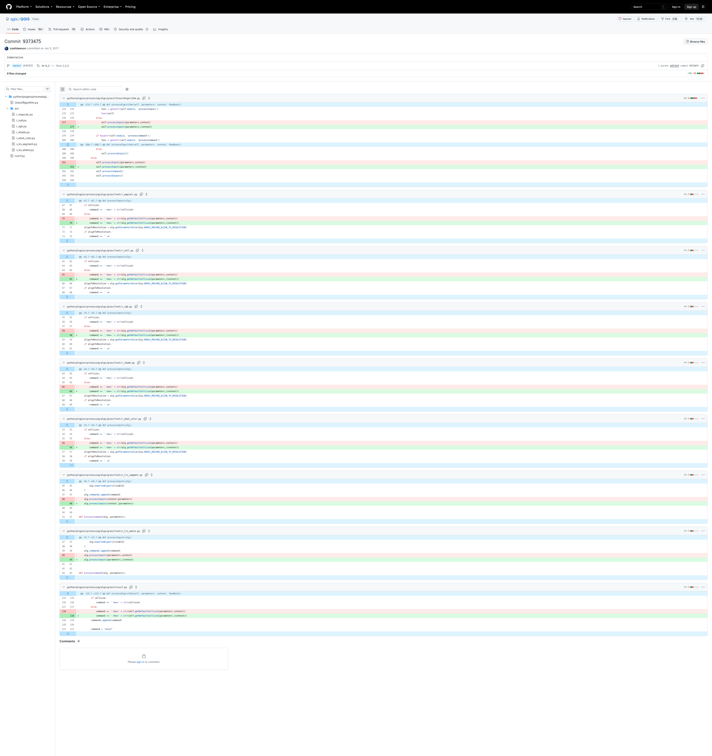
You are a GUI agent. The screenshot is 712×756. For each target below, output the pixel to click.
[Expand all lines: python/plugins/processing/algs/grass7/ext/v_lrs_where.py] (149, 531)
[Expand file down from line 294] (68, 184)
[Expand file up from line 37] (67, 537)
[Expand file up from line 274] (68, 104)
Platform (22, 7)
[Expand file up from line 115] (68, 593)
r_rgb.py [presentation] (21, 126)
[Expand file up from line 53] (67, 425)
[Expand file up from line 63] (67, 369)
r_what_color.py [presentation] (25, 138)
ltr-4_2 (46, 65)
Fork (671, 18)
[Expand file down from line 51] (67, 521)
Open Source (87, 7)
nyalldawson (18, 48)
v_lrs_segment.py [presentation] (26, 144)
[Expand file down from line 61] (67, 353)
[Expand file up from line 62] (67, 257)
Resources (63, 7)
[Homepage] (9, 7)
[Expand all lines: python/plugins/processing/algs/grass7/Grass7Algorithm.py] (149, 98)
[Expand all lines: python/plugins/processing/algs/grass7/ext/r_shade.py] (143, 362)
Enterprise (111, 7)
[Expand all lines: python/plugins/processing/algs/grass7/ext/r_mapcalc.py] (146, 194)
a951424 (674, 65)
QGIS (25, 19)
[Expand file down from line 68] (67, 297)
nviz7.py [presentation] (20, 155)
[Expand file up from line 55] (67, 313)
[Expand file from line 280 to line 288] (68, 144)
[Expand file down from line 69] (67, 409)
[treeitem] (27, 126)
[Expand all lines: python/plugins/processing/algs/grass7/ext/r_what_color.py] (150, 418)
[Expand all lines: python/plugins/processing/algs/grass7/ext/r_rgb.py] (141, 306)
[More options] (703, 98)
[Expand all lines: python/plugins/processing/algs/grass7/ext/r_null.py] (142, 250)
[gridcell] (383, 104)
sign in (140, 661)
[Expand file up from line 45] (67, 481)
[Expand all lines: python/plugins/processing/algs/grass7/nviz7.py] (136, 587)
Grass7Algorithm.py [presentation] (26, 102)
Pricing (130, 7)
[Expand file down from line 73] (67, 241)
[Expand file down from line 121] (68, 633)
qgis (14, 19)
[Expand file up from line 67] (67, 201)
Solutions (42, 7)
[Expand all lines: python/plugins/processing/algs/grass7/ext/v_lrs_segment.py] (151, 474)
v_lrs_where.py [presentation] (25, 149)
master (17, 65)
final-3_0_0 (62, 65)
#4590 (28, 65)
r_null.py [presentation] (21, 120)
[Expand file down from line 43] (67, 577)
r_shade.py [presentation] (23, 132)
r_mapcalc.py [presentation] (24, 114)
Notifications (648, 18)
